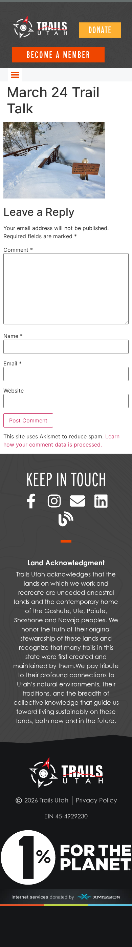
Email (12, 363)
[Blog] (66, 519)
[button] (15, 75)
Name (13, 336)
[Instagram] (54, 501)
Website (13, 390)
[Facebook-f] (31, 501)
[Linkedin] (101, 501)
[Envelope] (78, 501)
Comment (18, 249)
